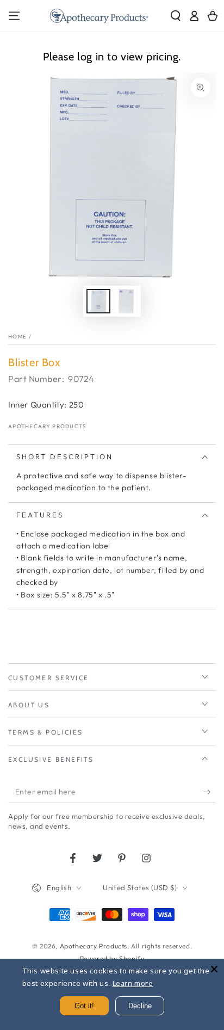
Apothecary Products (47, 426)
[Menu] (14, 16)
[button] (175, 16)
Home (17, 336)
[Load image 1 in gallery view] (98, 301)
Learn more (133, 983)
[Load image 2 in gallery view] (126, 301)
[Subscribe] (209, 792)
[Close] (214, 969)
